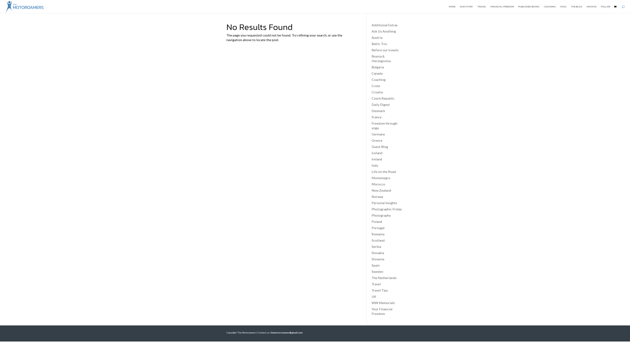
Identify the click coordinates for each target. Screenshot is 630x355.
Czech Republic (383, 98)
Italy (375, 165)
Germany (378, 134)
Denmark (378, 111)
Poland (377, 222)
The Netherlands (384, 278)
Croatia (377, 92)
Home (452, 6)
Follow (605, 6)
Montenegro (381, 178)
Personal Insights (384, 203)
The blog (576, 6)
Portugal (378, 228)
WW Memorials (383, 303)
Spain (376, 265)
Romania (378, 234)
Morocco (378, 184)
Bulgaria (378, 67)
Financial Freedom (502, 6)
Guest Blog (380, 147)
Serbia (376, 246)
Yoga (563, 6)
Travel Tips (380, 290)
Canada (377, 73)
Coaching (550, 6)
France (377, 117)
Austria (377, 37)
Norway (377, 197)
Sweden (377, 271)
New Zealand (381, 190)
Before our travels (385, 50)
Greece (377, 140)
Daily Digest (381, 104)
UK (374, 296)
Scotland (378, 240)
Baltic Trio (379, 44)
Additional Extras (385, 25)
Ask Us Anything (384, 31)
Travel (481, 6)
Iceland (377, 153)
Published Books (528, 6)
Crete (376, 86)
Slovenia (378, 259)
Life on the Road (384, 172)
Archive (591, 6)
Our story (466, 6)
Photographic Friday (387, 209)
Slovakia (378, 253)
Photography (381, 215)
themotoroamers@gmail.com (286, 332)
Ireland (377, 159)
